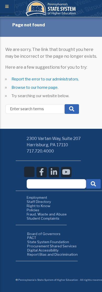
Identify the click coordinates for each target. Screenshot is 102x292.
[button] (93, 184)
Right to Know (38, 206)
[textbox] (56, 184)
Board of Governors (43, 234)
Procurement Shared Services (52, 246)
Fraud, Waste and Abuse (47, 214)
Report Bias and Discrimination (52, 254)
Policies (33, 210)
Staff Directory (39, 202)
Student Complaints (43, 218)
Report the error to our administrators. (45, 79)
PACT (31, 238)
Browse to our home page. (35, 87)
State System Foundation (48, 242)
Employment (37, 197)
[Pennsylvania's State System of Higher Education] (51, 15)
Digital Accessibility (43, 250)
